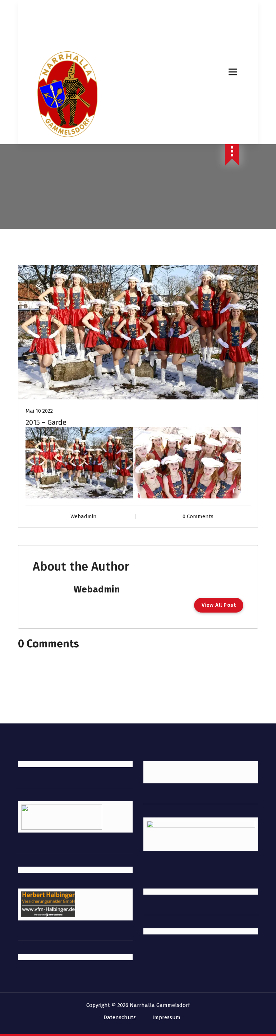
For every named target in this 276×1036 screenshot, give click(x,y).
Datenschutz (120, 1017)
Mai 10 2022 (39, 411)
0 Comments (198, 516)
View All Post (219, 605)
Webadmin (83, 516)
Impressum (166, 1017)
